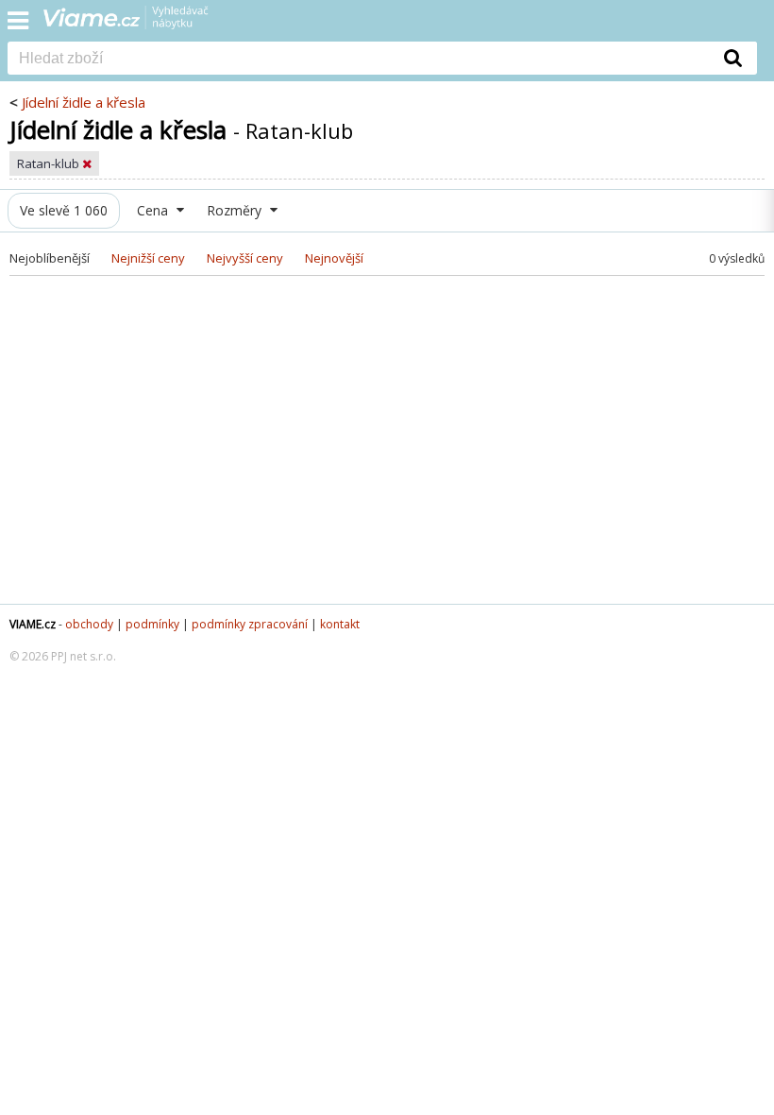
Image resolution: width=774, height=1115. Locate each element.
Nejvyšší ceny (245, 257)
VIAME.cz (32, 624)
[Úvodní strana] (137, 23)
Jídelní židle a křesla (83, 102)
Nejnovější (334, 257)
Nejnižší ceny (148, 257)
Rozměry (236, 210)
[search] (358, 59)
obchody (89, 624)
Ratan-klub (49, 163)
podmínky (152, 624)
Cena (154, 210)
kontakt (340, 624)
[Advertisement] (387, 452)
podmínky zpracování (250, 624)
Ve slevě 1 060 (64, 210)
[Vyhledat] (733, 58)
